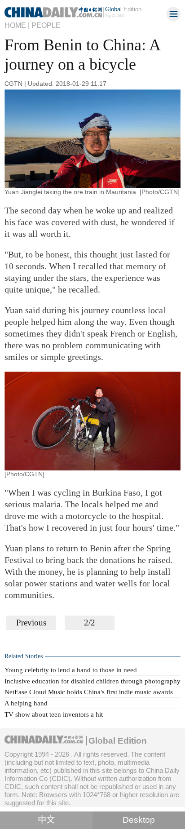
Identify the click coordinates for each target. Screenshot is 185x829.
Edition (123, 9)
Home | (17, 25)
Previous (31, 622)
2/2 (89, 622)
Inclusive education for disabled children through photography (92, 681)
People (46, 25)
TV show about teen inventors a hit (53, 714)
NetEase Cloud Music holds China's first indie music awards (88, 692)
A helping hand (26, 703)
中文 (46, 820)
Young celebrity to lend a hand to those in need (70, 670)
